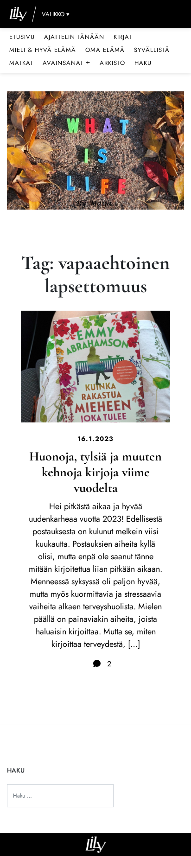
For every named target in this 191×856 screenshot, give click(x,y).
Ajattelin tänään (74, 36)
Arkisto (112, 62)
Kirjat (123, 36)
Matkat (21, 62)
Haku (143, 62)
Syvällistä (152, 49)
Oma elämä (105, 49)
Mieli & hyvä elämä (42, 49)
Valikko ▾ (56, 14)
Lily (95, 845)
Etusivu (22, 36)
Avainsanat (66, 62)
